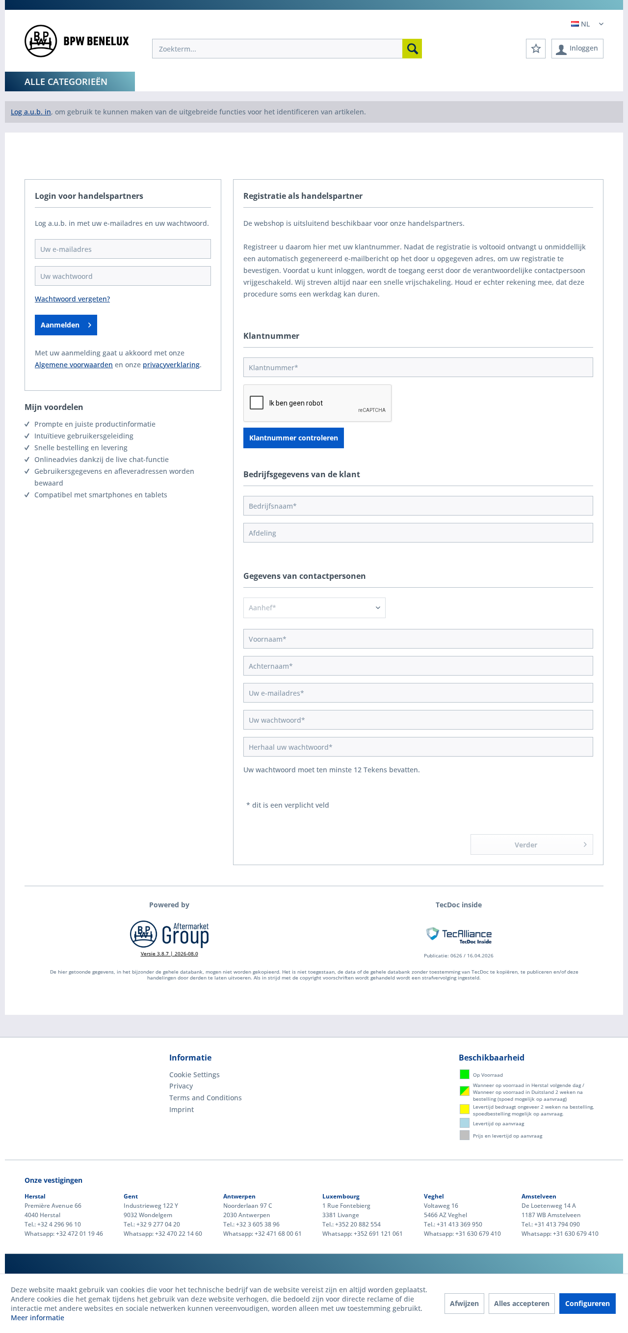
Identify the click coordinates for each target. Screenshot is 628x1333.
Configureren (587, 1303)
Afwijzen (464, 1303)
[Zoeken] (412, 48)
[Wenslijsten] (536, 48)
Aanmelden (60, 324)
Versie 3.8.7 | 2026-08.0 (169, 953)
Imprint (181, 1109)
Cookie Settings (194, 1074)
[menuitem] (287, 48)
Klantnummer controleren (293, 437)
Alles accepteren (522, 1303)
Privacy (181, 1085)
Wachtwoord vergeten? (72, 298)
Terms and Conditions (205, 1097)
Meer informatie (37, 1317)
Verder (526, 844)
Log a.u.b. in (31, 111)
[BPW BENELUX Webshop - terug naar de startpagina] (77, 44)
